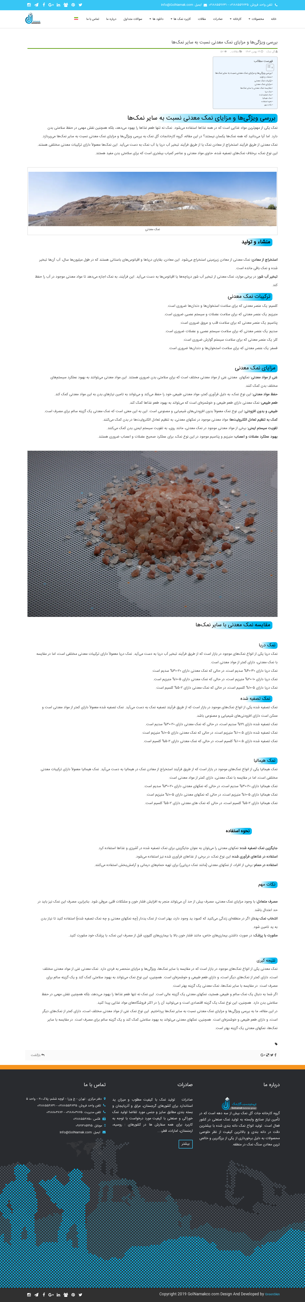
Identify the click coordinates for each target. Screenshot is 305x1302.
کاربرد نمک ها (182, 19)
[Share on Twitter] (272, 1055)
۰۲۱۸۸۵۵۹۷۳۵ (239, 5)
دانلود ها (157, 19)
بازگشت (36, 1055)
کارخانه (236, 19)
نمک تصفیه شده (265, 94)
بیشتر (186, 1144)
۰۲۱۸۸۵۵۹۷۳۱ (218, 5)
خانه (273, 19)
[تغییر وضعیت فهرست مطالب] (268, 67)
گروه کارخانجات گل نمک (165, 136)
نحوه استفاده (266, 101)
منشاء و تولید (266, 77)
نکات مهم (268, 104)
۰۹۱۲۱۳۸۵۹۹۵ (84, 1125)
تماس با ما (92, 19)
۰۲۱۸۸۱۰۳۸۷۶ (55, 1112)
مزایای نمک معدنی (263, 84)
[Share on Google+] (263, 1055)
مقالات (202, 19)
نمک (274, 128)
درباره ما (111, 19)
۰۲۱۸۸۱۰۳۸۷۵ (74, 1112)
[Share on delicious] (267, 1055)
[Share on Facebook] (275, 1055)
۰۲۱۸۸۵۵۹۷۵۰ (82, 1119)
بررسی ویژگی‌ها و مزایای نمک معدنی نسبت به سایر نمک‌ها (224, 42)
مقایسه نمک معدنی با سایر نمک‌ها (256, 88)
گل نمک (271, 51)
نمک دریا (268, 91)
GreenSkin (272, 1294)
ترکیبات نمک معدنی (263, 81)
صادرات (218, 19)
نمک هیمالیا (267, 98)
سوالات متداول (132, 19)
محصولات (257, 19)
